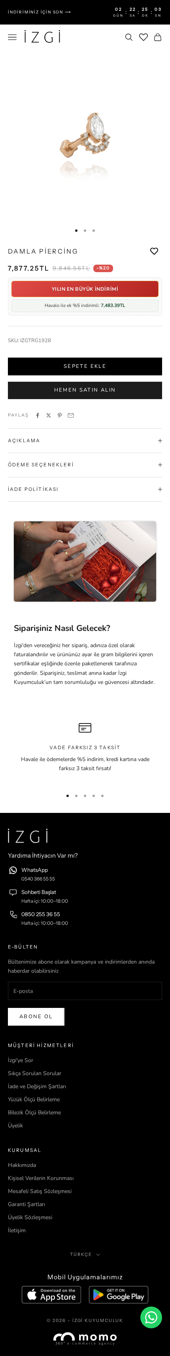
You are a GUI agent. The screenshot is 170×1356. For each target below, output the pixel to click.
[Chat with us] (151, 1317)
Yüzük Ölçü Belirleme (34, 1099)
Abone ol (36, 1016)
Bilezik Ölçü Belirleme (34, 1112)
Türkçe (81, 1254)
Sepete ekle (85, 366)
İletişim (17, 1230)
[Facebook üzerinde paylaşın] (37, 415)
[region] (85, 752)
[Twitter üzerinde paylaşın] (48, 415)
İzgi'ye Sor (20, 1060)
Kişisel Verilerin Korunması (41, 1178)
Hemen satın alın (85, 390)
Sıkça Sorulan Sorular (34, 1073)
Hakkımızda (22, 1165)
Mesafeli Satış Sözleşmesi (40, 1191)
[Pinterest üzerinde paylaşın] (60, 415)
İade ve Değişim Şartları (37, 1086)
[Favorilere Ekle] (154, 251)
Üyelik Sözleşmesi (30, 1217)
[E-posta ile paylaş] (71, 415)
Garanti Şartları (26, 1204)
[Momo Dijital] (85, 1338)
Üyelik (15, 1125)
